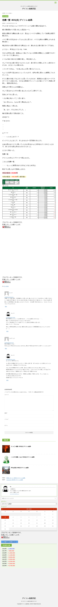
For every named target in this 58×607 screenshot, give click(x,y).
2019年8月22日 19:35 (10, 359)
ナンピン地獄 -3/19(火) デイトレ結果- (21, 446)
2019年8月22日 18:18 (9, 342)
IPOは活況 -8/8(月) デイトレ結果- (20, 467)
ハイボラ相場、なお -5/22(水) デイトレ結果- (23, 457)
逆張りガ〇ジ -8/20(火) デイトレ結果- (15, 478)
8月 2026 (29, 509)
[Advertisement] (15, 241)
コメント (7, 394)
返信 (6, 306)
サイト (6, 425)
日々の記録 (6, 286)
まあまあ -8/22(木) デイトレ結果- (14, 479)
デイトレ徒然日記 (29, 9)
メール (6, 419)
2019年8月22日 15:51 (9, 297)
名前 (6, 413)
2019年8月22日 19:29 (10, 317)
